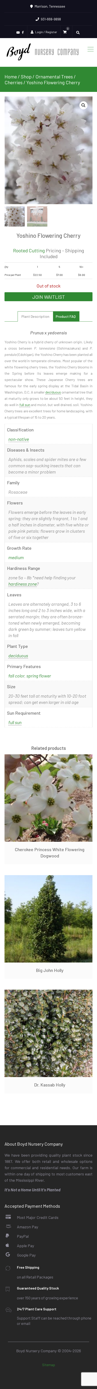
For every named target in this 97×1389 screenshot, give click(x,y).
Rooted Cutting (29, 250)
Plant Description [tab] (35, 316)
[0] (66, 32)
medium (16, 557)
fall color (16, 675)
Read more (48, 798)
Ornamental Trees (54, 76)
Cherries (14, 82)
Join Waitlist (48, 297)
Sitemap (48, 1365)
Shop (26, 76)
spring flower (38, 675)
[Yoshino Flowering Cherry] (48, 150)
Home (11, 76)
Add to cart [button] (48, 919)
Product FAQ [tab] (66, 316)
